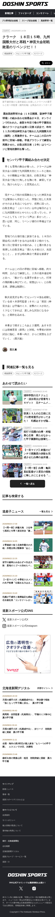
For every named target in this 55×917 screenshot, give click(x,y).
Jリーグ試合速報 (29, 20)
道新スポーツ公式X (17, 619)
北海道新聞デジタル (10, 851)
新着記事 (9, 13)
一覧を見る (44, 511)
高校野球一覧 (47, 20)
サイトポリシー (8, 820)
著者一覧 (6, 794)
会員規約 (6, 815)
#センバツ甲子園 (23, 54)
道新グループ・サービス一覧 (14, 857)
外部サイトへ (43, 688)
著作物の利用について (11, 831)
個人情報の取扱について (12, 825)
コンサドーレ (42, 13)
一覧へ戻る (29, 483)
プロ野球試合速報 (10, 20)
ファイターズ (24, 13)
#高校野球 (8, 54)
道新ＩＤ (6, 862)
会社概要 (6, 846)
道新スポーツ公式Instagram (22, 625)
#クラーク (38, 54)
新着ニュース (7, 789)
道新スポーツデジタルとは (13, 799)
